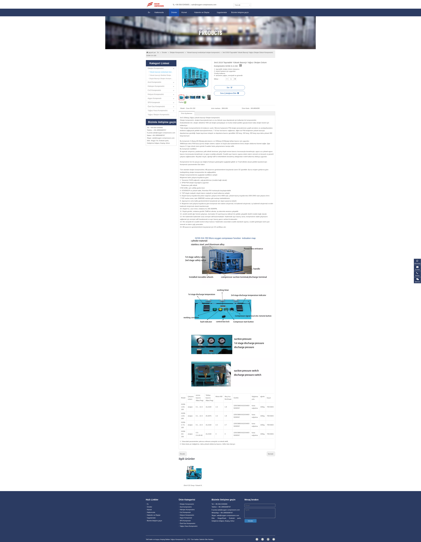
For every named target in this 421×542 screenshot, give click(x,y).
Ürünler (149, 507)
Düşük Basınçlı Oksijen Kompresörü (161, 78)
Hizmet (149, 509)
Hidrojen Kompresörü (156, 86)
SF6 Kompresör (154, 102)
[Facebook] (257, 539)
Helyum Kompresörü (156, 94)
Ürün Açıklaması (186, 113)
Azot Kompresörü (154, 82)
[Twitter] (268, 539)
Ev (148, 504)
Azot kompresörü (186, 507)
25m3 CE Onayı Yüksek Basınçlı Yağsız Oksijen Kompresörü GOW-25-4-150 (194, 485)
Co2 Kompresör (185, 512)
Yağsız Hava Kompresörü (158, 110)
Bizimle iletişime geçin (154, 521)
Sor (228, 87)
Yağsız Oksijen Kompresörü (158, 115)
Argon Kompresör (154, 98)
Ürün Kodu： (246, 108)
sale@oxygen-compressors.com (203, 5)
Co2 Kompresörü (154, 90)
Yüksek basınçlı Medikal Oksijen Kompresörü (162, 75)
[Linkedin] (262, 539)
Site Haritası (209, 539)
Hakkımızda (151, 512)
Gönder (250, 521)
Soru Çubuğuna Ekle (228, 93)
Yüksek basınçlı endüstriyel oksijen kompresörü (162, 72)
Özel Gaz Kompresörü (156, 106)
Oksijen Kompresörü (156, 68)
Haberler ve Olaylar (153, 515)
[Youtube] (273, 539)
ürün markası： (216, 108)
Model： (183, 108)
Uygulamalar (151, 518)
